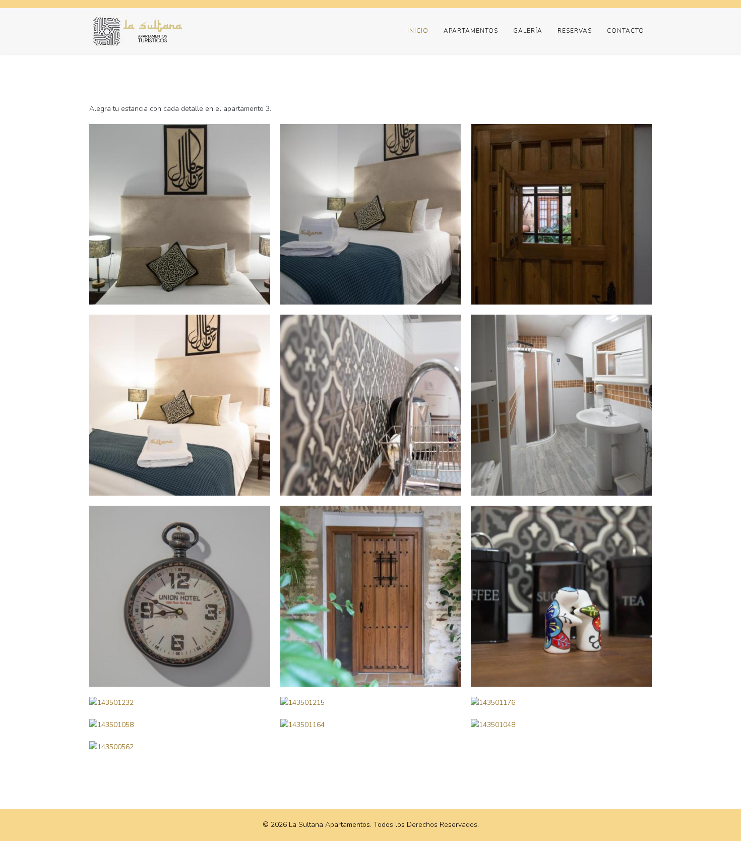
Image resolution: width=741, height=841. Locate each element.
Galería (527, 31)
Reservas (575, 31)
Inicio (417, 31)
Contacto (625, 31)
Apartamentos (471, 31)
